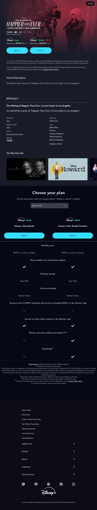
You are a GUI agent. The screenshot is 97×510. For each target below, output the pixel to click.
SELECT (17, 50)
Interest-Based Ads (27, 438)
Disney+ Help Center (75, 381)
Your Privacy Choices (28, 433)
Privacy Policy (26, 415)
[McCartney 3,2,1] (26, 169)
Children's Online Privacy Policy (31, 419)
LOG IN (90, 4)
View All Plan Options (16, 77)
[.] (23, 484)
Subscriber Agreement (28, 429)
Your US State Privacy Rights (30, 424)
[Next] (92, 168)
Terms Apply (33, 364)
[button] (48, 443)
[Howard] (68, 169)
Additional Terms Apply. (51, 69)
